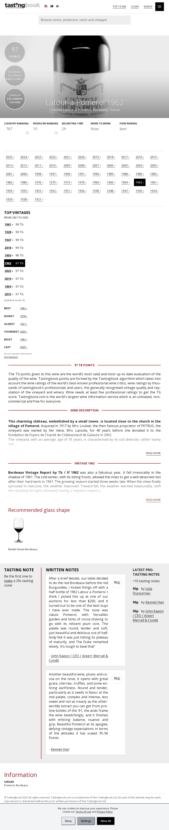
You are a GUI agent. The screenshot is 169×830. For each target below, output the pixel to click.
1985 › (154, 174)
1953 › (39, 191)
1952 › (53, 191)
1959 (8, 286)
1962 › (140, 182)
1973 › (67, 182)
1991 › (82, 174)
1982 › (10, 182)
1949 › (96, 191)
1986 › (140, 174)
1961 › (154, 182)
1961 (8, 224)
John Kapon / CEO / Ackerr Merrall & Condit (148, 615)
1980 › (24, 182)
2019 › (96, 157)
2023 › (39, 157)
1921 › (39, 199)
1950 (8, 255)
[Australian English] (52, 7)
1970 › (82, 182)
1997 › (53, 174)
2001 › (10, 174)
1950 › (82, 191)
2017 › (125, 157)
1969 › (96, 182)
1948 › (111, 191)
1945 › (140, 191)
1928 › (24, 199)
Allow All (105, 821)
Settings (86, 821)
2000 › (24, 174)
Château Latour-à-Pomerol (70, 109)
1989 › (111, 174)
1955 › (24, 191)
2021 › (67, 157)
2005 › (125, 165)
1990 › (96, 174)
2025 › (10, 157)
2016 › (140, 157)
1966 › (111, 182)
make (8, 581)
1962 (8, 263)
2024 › (24, 157)
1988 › (125, 174)
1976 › (39, 182)
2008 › (82, 165)
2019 (8, 279)
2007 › (96, 165)
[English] (46, 7)
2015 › (154, 157)
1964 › (125, 182)
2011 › (39, 165)
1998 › (39, 174)
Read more (153, 453)
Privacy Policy (105, 811)
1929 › (10, 199)
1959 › (10, 191)
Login (135, 6)
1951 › (67, 191)
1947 (8, 240)
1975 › (53, 182)
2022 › (53, 157)
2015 (8, 294)
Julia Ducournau (142, 590)
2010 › (53, 165)
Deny (68, 821)
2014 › (10, 165)
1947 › (125, 191)
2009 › (67, 165)
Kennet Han (155, 602)
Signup (148, 6)
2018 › (111, 157)
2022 (8, 271)
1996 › (67, 174)
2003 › (154, 165)
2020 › (82, 157)
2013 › (24, 165)
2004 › (140, 165)
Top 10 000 (119, 6)
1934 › (154, 191)
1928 (8, 232)
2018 (8, 248)
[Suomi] (58, 7)
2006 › (111, 165)
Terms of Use (83, 811)
